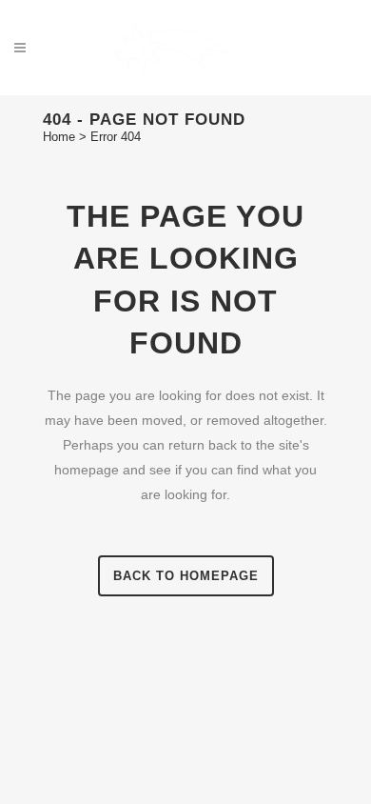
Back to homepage (186, 576)
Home (59, 137)
